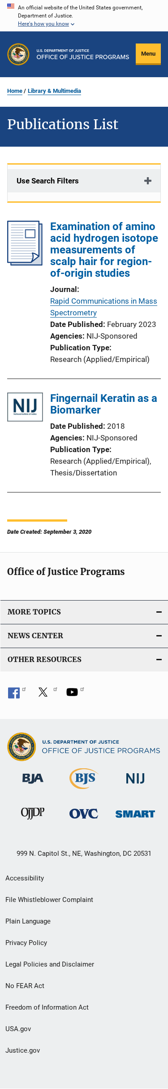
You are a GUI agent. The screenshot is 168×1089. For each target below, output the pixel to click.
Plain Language (28, 921)
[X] (46, 695)
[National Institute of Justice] (135, 786)
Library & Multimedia (54, 90)
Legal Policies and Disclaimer (49, 964)
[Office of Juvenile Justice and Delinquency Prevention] (32, 821)
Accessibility (24, 878)
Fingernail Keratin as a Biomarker (103, 404)
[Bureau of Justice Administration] (32, 785)
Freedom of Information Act (47, 1007)
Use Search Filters (48, 180)
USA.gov (18, 1029)
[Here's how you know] (84, 15)
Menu (148, 53)
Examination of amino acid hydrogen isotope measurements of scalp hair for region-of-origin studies (104, 249)
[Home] (83, 54)
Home (14, 90)
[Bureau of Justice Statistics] (84, 791)
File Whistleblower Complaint (49, 900)
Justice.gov (22, 1050)
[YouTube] (75, 695)
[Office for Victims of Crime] (83, 820)
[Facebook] (17, 695)
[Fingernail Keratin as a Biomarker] (25, 408)
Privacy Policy (26, 943)
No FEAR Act (24, 986)
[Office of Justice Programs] (18, 54)
